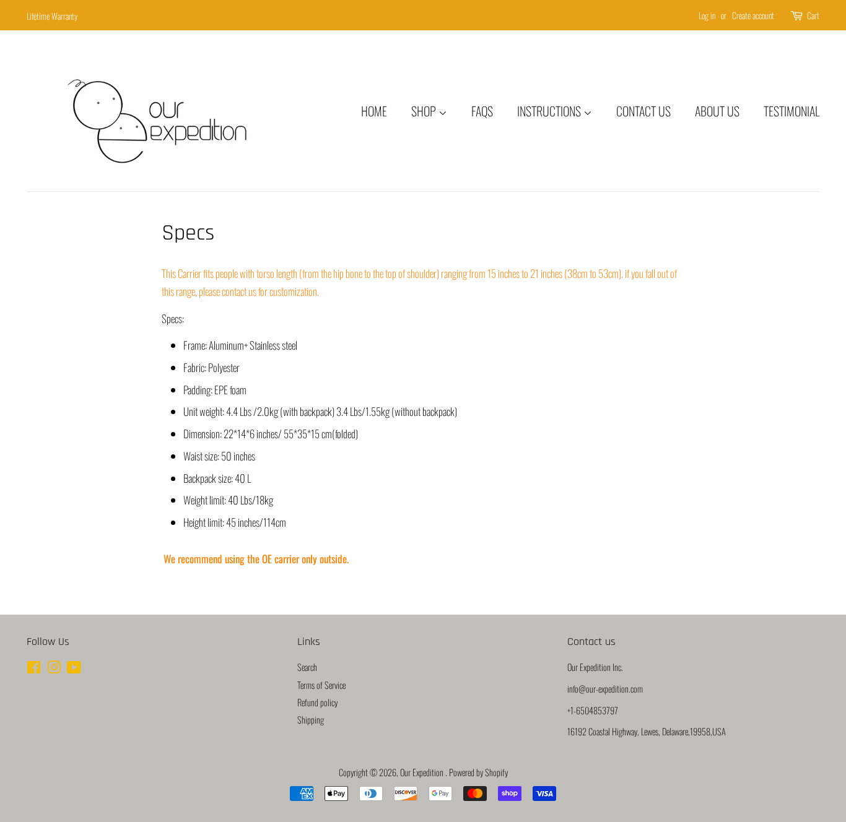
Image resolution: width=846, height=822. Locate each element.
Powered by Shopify (478, 772)
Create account (753, 15)
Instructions (550, 111)
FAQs (482, 111)
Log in (707, 15)
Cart (813, 15)
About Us (717, 111)
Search (307, 666)
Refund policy (317, 702)
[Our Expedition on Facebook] (34, 668)
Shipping (310, 719)
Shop (424, 111)
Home (374, 111)
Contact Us (643, 111)
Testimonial (791, 111)
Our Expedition (422, 772)
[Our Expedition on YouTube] (74, 668)
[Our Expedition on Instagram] (54, 668)
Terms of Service (321, 684)
